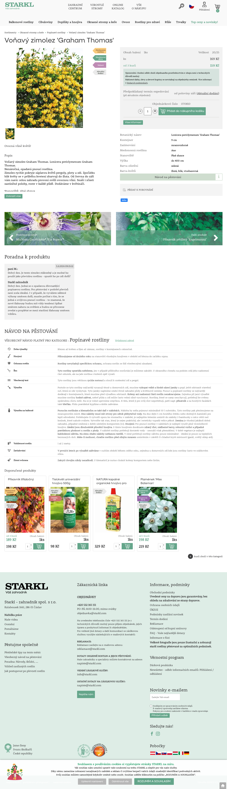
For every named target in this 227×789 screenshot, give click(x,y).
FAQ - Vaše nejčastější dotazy (167, 633)
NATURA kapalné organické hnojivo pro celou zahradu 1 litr (111, 481)
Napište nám (86, 694)
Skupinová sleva (142, 498)
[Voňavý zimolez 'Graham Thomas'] (49, 88)
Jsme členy (19, 745)
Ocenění (9, 624)
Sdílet (124, 200)
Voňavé (101, 65)
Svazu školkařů (22, 749)
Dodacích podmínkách (137, 82)
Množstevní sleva (101, 58)
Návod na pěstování (168, 177)
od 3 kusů (11, 535)
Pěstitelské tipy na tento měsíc (22, 652)
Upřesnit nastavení (92, 781)
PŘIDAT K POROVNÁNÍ (140, 189)
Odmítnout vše (120, 781)
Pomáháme (11, 628)
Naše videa (11, 619)
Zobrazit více (13, 196)
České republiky (22, 753)
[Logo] (19, 6)
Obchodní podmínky (178, 596)
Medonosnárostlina (101, 51)
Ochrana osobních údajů (165, 605)
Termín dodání (159, 619)
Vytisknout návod (124, 340)
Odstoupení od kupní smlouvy (168, 628)
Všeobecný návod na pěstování (23, 657)
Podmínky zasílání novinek (166, 614)
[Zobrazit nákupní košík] (217, 6)
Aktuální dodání (100, 72)
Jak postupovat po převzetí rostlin (24, 671)
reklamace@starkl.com (91, 648)
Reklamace (156, 623)
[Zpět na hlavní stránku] (223, 785)
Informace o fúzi (160, 637)
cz (191, 6)
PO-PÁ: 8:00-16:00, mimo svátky (96, 608)
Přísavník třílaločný (21, 479)
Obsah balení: (37, 536)
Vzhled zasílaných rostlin (19, 666)
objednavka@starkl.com (91, 613)
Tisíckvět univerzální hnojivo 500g (66, 481)
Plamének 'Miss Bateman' (151, 481)
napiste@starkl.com (89, 663)
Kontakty (9, 633)
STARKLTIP (54, 498)
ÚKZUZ (154, 609)
